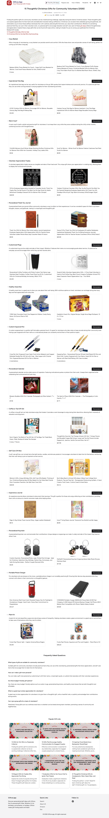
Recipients (85, 2)
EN (98, 2)
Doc (41, 809)
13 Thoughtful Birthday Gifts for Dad (18, 32)
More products (97, 39)
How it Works (76, 2)
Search (42, 801)
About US (43, 804)
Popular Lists (65, 2)
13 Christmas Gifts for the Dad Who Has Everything (22, 34)
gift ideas (83, 26)
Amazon (42, 807)
